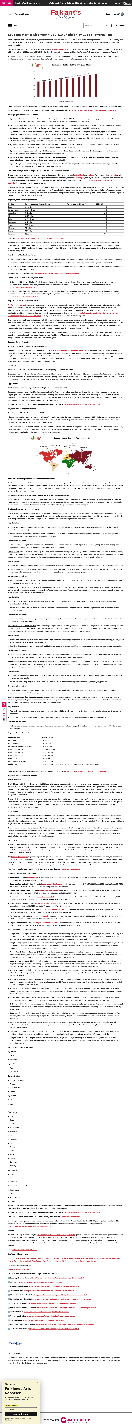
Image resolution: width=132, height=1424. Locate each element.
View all (127, 3)
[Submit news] (4, 704)
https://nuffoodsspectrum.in (27, 296)
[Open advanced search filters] (112, 25)
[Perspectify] (4, 709)
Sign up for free (20, 1414)
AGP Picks (6, 3)
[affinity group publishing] (4, 714)
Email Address (11, 1405)
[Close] (38, 1382)
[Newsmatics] (4, 719)
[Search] (107, 25)
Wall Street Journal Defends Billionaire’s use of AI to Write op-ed (78, 3)
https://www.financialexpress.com (22, 287)
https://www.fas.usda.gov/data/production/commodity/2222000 (39, 238)
